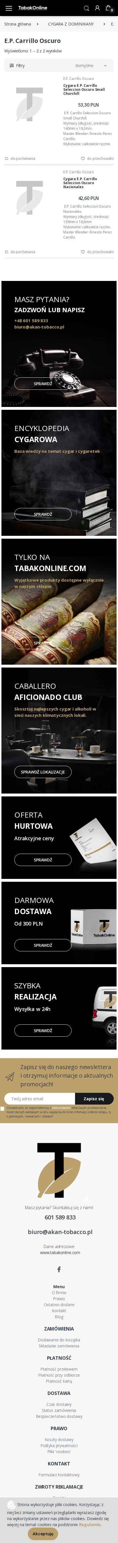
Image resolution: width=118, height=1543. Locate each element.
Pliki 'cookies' (59, 1451)
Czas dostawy (59, 1404)
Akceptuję (43, 1533)
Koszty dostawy (59, 1439)
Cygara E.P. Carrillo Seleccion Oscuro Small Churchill (84, 89)
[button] (86, 7)
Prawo (59, 1298)
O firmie (59, 1292)
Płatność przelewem (58, 1369)
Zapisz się (94, 1098)
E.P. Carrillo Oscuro (78, 78)
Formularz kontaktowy (58, 1474)
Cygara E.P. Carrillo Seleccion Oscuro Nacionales (80, 182)
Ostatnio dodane (59, 1304)
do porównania (22, 158)
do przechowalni (100, 158)
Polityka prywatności (59, 1445)
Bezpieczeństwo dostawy (59, 1416)
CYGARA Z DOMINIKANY (71, 24)
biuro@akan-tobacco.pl (60, 1232)
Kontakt (59, 1310)
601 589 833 (60, 1217)
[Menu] (8, 8)
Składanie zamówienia (59, 1346)
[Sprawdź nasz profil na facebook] (59, 1269)
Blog (59, 1316)
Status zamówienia (59, 1410)
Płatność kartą (59, 1381)
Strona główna (17, 24)
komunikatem (61, 1108)
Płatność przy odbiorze (59, 1375)
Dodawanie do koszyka (59, 1340)
